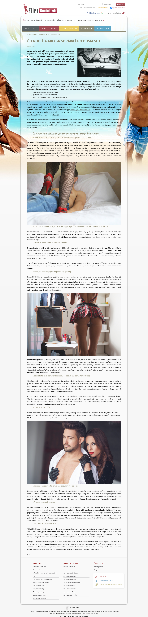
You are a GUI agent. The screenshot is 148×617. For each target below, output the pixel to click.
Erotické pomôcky (69, 29)
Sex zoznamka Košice (69, 576)
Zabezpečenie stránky (39, 586)
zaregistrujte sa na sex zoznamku (45, 549)
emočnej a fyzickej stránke (80, 110)
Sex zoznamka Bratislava (70, 573)
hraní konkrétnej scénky (96, 396)
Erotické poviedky (49, 29)
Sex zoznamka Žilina (69, 589)
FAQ (34, 576)
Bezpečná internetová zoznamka (42, 579)
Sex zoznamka (67, 570)
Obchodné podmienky (39, 567)
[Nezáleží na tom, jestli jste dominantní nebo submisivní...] (74, 224)
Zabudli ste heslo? (103, 8)
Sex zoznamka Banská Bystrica (72, 582)
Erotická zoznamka (69, 567)
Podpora (96, 570)
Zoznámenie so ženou (39, 595)
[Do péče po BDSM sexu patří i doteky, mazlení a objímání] (74, 483)
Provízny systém (98, 567)
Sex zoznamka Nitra (69, 586)
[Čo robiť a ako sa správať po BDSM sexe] (99, 76)
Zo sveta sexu (86, 29)
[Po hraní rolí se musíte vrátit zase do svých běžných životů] (74, 355)
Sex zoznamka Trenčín (70, 595)
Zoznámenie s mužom (39, 598)
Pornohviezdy (103, 29)
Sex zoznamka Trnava (69, 592)
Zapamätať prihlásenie (118, 8)
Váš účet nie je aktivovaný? (87, 8)
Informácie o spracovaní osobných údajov (45, 573)
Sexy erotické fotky (38, 589)
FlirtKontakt (32, 35)
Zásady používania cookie (41, 582)
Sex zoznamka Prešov (69, 579)
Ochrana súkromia (38, 570)
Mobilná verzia (74, 608)
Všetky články (30, 29)
